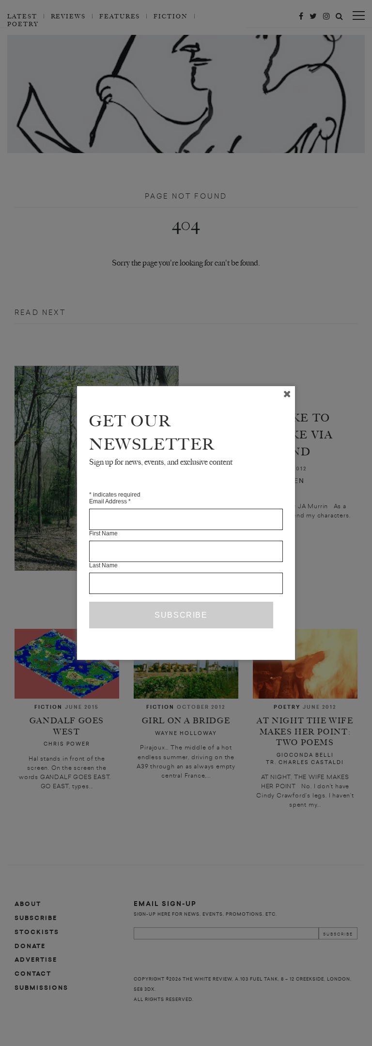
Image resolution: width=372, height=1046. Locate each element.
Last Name (103, 565)
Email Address (110, 501)
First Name (103, 533)
